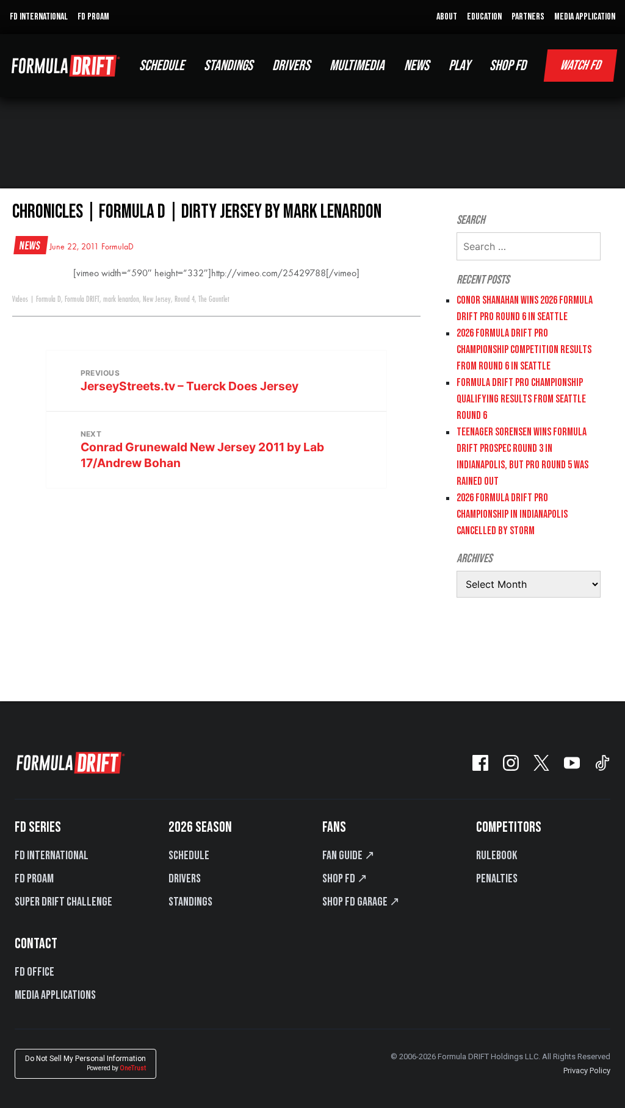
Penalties (497, 878)
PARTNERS (527, 17)
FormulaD (117, 247)
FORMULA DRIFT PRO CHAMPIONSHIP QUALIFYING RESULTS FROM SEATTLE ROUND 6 (521, 399)
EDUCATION (484, 17)
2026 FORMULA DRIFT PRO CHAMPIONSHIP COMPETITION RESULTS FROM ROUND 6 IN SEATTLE (524, 350)
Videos (20, 299)
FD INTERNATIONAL (39, 17)
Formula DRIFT (82, 299)
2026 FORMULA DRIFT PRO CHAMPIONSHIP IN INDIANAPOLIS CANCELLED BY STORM (512, 514)
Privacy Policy (586, 1070)
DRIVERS (291, 65)
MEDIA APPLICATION (584, 17)
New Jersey (157, 299)
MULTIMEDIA (357, 65)
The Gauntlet (213, 299)
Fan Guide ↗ (348, 855)
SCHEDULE (161, 65)
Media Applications (55, 995)
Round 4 (185, 299)
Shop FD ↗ (344, 878)
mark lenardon (121, 299)
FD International (52, 855)
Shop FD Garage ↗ (361, 902)
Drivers (184, 878)
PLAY (459, 65)
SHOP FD (508, 65)
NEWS (416, 65)
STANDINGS (228, 65)
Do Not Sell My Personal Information (85, 1063)
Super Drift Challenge (63, 902)
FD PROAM (93, 17)
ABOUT (446, 17)
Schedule (188, 855)
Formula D (48, 299)
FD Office (34, 972)
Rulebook (496, 855)
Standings (190, 902)
